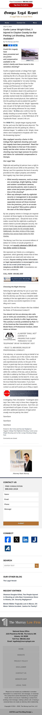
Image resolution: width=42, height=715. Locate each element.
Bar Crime (13, 429)
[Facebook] (7, 539)
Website (21, 655)
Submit (21, 523)
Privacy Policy (21, 661)
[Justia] (34, 539)
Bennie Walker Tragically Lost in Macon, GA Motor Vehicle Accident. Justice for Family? (20, 605)
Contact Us (21, 22)
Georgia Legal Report (21, 14)
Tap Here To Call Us (21, 5)
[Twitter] (16, 539)
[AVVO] (7, 548)
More (35, 22)
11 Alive (17, 111)
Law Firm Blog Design (20, 712)
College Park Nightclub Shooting (19, 431)
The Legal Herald (9, 581)
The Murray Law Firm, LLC (29, 706)
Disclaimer (21, 667)
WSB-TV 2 (30, 60)
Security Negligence (25, 429)
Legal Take (21, 685)
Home (7, 22)
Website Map (21, 679)
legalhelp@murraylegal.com (24, 641)
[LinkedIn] (25, 539)
